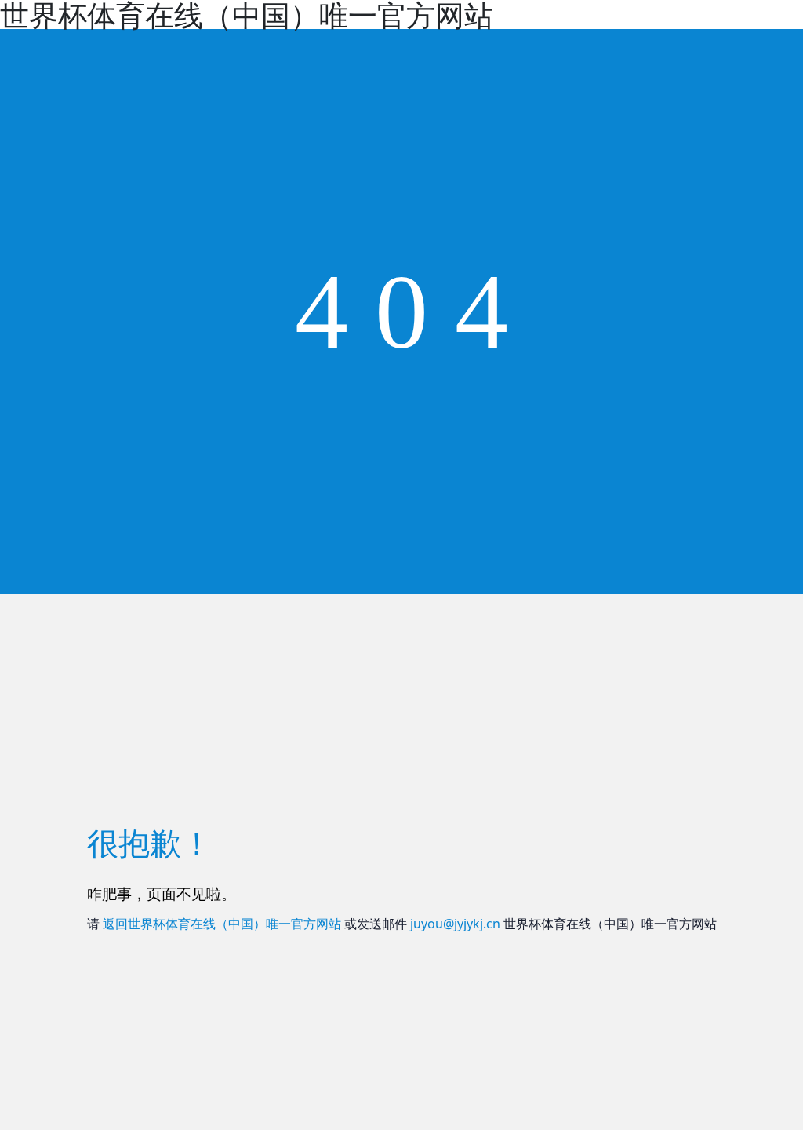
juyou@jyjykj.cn (455, 923)
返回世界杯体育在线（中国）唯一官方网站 (222, 923)
